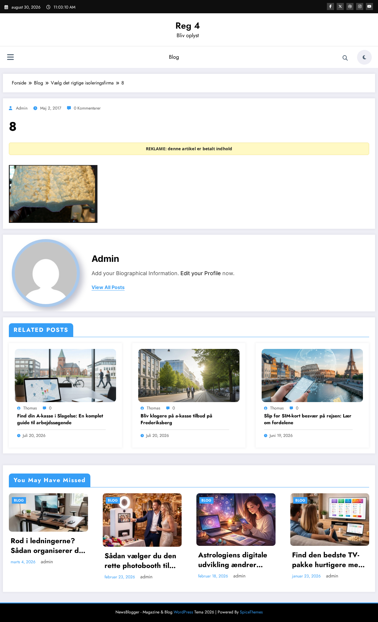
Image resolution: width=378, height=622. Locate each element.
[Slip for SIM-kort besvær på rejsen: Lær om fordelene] (312, 374)
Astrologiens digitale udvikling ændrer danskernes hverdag (157, 560)
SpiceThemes (251, 612)
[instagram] (359, 6)
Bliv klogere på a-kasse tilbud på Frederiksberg (176, 419)
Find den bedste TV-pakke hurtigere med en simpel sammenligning (252, 560)
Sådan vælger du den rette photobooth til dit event (65, 561)
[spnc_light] (364, 57)
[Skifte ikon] (10, 57)
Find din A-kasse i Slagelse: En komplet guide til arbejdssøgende (60, 419)
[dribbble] (349, 6)
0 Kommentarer (87, 108)
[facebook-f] (330, 6)
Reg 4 (187, 25)
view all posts (108, 287)
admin (21, 108)
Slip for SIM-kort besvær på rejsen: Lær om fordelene (307, 419)
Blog (174, 57)
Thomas (30, 408)
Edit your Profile (200, 273)
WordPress (183, 612)
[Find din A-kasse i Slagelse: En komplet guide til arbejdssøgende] (65, 374)
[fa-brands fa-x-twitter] (340, 6)
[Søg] (345, 58)
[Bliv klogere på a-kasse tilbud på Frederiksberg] (188, 374)
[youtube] (369, 6)
